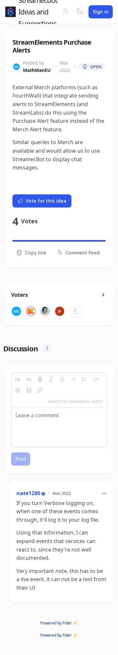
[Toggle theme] (80, 12)
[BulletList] (73, 379)
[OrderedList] (84, 379)
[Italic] (51, 379)
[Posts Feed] (65, 12)
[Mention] (18, 390)
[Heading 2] (18, 379)
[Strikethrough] (62, 379)
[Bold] (40, 379)
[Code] (96, 379)
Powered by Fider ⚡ (59, 623)
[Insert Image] (29, 390)
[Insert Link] (40, 390)
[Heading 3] (29, 379)
